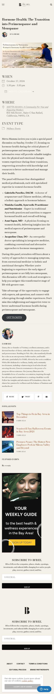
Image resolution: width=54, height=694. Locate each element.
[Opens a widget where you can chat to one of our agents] (44, 689)
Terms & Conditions (38, 664)
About (10, 664)
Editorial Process (17, 670)
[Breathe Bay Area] (27, 5)
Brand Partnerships (39, 670)
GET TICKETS (14, 317)
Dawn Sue (15, 34)
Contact (21, 664)
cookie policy (27, 680)
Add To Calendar (19, 91)
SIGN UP (27, 587)
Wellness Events (14, 129)
